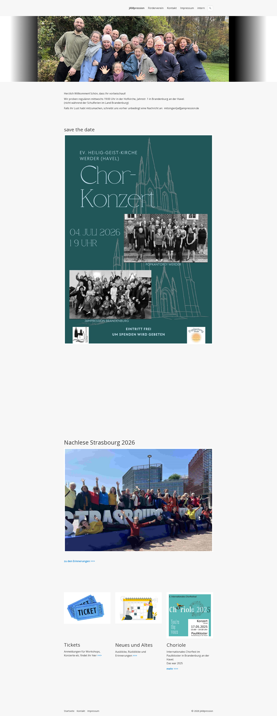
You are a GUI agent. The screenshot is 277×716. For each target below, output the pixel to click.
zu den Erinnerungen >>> (79, 561)
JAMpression (136, 8)
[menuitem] (136, 8)
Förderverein (156, 8)
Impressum (187, 8)
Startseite (69, 710)
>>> (99, 655)
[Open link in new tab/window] (190, 615)
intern (201, 8)
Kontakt (172, 8)
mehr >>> (172, 668)
